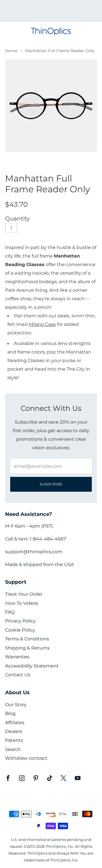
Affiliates (14, 722)
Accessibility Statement (32, 666)
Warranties (17, 656)
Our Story (16, 704)
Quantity (17, 218)
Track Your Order (23, 594)
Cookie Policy (20, 630)
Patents (14, 740)
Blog (10, 713)
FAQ (9, 612)
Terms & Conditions (27, 639)
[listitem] (51, 11)
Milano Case (42, 324)
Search (13, 749)
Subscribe (51, 484)
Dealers (13, 731)
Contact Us (17, 674)
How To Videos (21, 603)
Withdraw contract (26, 758)
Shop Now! (61, 13)
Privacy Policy (20, 621)
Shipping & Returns (27, 648)
